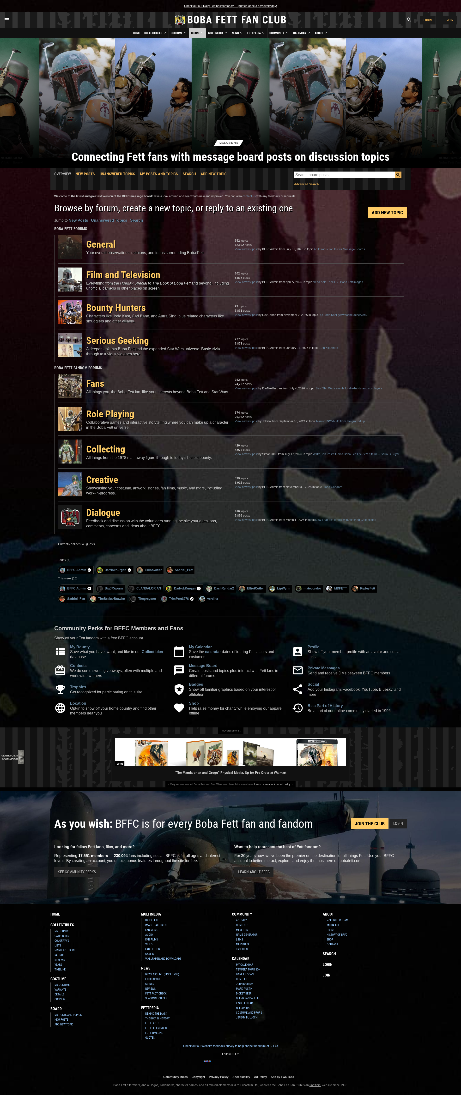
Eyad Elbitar (244, 1003)
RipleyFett (367, 588)
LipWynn (283, 588)
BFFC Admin (76, 570)
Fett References (156, 1028)
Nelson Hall (244, 1008)
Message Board (203, 666)
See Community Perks (77, 872)
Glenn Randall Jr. (248, 998)
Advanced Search (306, 184)
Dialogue (103, 512)
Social (313, 684)
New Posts (85, 174)
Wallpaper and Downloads (163, 958)
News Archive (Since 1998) (162, 974)
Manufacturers (65, 950)
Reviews (60, 960)
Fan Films (151, 939)
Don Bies (241, 979)
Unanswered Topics (117, 174)
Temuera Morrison (248, 969)
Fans (95, 383)
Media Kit (333, 925)
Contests (78, 666)
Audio (149, 934)
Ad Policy (260, 1076)
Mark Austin (244, 988)
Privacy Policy (219, 1076)
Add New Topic (213, 174)
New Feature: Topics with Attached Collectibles (345, 520)
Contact (332, 944)
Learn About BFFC (254, 872)
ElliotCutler (153, 570)
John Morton (244, 984)
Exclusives (152, 979)
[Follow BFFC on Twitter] (223, 1064)
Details (59, 994)
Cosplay (60, 999)
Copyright (198, 1076)
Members (242, 930)
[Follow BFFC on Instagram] (215, 1064)
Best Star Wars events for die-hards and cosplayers (349, 388)
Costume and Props (249, 1012)
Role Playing (110, 414)
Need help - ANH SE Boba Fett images (338, 282)
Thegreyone (147, 599)
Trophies (78, 687)
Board (195, 33)
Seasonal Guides (156, 998)
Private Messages (324, 668)
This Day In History (157, 1018)
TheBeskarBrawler (111, 599)
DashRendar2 (224, 588)
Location (78, 703)
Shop (194, 703)
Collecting (105, 449)
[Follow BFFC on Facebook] (207, 1064)
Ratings (59, 955)
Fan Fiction (152, 949)
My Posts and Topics (159, 174)
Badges (196, 684)
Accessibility (241, 1076)
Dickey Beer (243, 993)
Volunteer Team (337, 920)
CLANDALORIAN (148, 588)
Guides (149, 984)
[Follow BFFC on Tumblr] (230, 1064)
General (100, 244)
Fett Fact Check (156, 993)
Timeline (60, 969)
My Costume (62, 985)
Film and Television (123, 274)
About (319, 33)
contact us (249, 196)
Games (149, 954)
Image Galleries (155, 925)
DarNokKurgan (115, 570)
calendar (213, 652)
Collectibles (153, 33)
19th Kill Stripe (328, 348)
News (235, 33)
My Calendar (200, 647)
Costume (177, 33)
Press (330, 930)
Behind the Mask (156, 1013)
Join (450, 20)
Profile (313, 647)
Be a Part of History (325, 706)
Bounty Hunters (116, 307)
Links (239, 939)
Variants (60, 989)
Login (428, 20)
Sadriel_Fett (184, 570)
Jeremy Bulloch (246, 1017)
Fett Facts (152, 1023)
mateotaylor (312, 588)
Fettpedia (254, 33)
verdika (212, 599)
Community (277, 33)
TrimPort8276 (179, 599)
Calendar (300, 33)
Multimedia (216, 33)
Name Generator (246, 934)
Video (148, 944)
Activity (241, 920)
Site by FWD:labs (282, 1076)
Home (136, 33)
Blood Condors (332, 487)
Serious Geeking (117, 340)
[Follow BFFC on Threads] (246, 1064)
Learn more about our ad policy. (272, 784)
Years (58, 964)
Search (189, 174)
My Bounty (80, 647)
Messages (242, 944)
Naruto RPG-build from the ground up (340, 421)
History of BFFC (337, 934)
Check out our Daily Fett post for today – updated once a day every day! (230, 6)
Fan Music (151, 930)
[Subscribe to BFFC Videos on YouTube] (238, 1064)
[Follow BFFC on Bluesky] (253, 1064)
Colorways (62, 940)
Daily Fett (151, 920)
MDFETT (340, 588)
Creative (102, 479)
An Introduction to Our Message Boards (339, 249)
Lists (58, 945)
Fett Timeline (154, 1033)
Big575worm (114, 588)
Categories (62, 936)
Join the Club (370, 824)
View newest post (246, 249)
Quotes (150, 1037)
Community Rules (175, 1076)
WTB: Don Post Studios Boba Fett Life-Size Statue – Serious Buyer (356, 454)
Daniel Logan (245, 974)
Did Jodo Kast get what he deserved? (343, 315)
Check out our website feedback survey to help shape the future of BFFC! (230, 1046)
